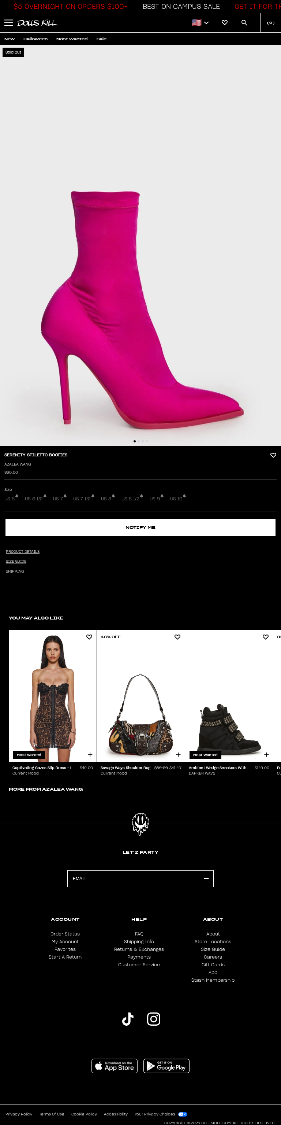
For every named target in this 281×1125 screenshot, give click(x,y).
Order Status (65, 934)
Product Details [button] (23, 552)
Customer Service (139, 965)
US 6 (9, 499)
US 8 (106, 499)
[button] (68, 6)
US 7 (58, 499)
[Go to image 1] (135, 441)
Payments (139, 957)
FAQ (139, 934)
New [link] (9, 39)
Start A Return (65, 957)
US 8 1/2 (130, 499)
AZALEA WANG (17, 464)
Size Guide (213, 949)
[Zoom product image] (140, 245)
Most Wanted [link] (72, 39)
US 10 (176, 499)
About (213, 934)
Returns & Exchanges (139, 949)
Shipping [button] (15, 571)
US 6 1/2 (34, 499)
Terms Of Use (51, 1114)
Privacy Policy (18, 1114)
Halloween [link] (35, 39)
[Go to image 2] (139, 441)
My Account (65, 942)
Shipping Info (139, 942)
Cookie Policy (84, 1114)
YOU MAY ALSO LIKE (36, 618)
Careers (213, 957)
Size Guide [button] (16, 561)
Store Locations (213, 942)
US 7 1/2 (82, 499)
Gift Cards (213, 965)
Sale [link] (101, 39)
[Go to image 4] (147, 441)
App (213, 972)
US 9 (155, 499)
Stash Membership (213, 980)
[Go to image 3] (143, 441)
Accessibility (116, 1114)
